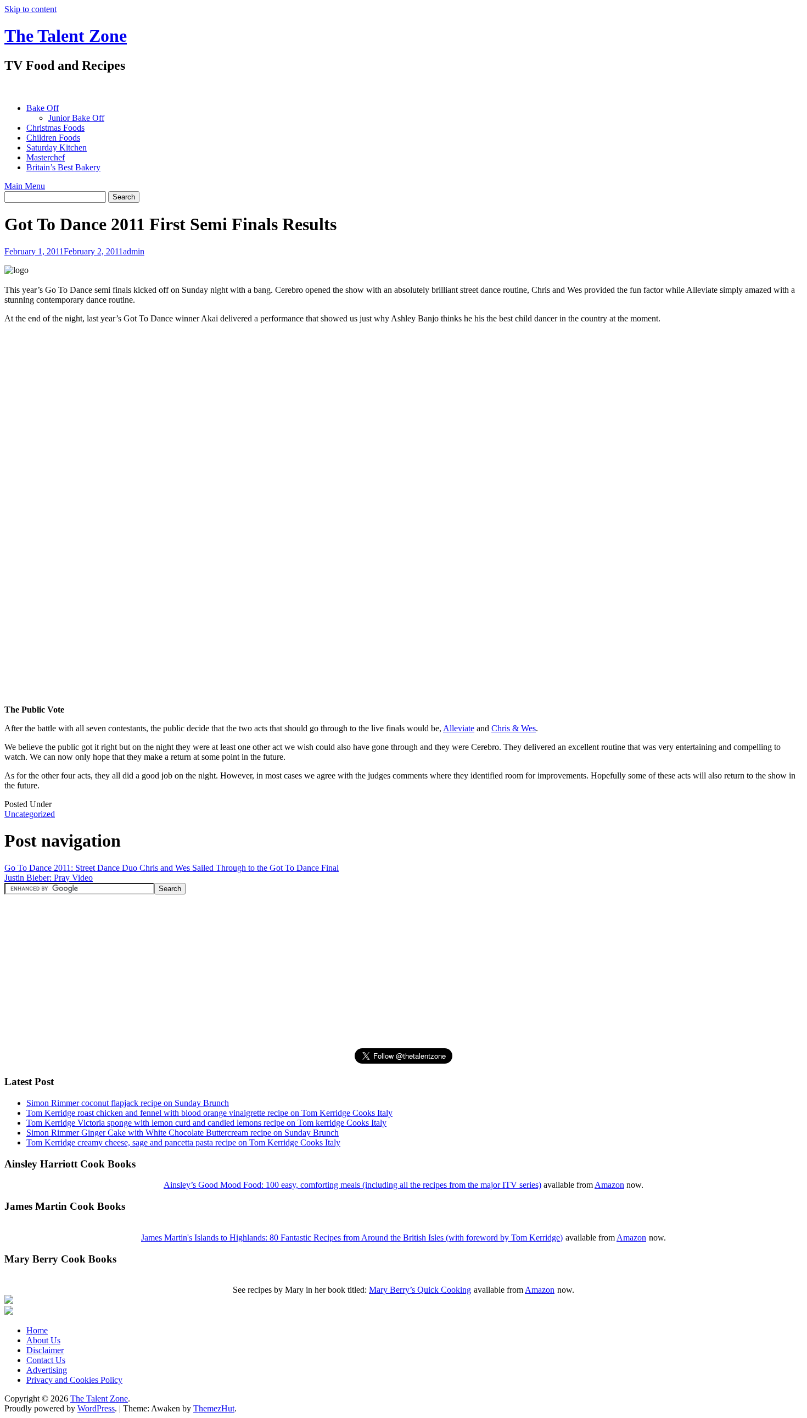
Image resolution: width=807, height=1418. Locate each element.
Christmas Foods (55, 127)
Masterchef (45, 157)
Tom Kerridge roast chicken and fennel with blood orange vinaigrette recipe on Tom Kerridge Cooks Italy (209, 1112)
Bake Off (42, 108)
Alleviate (458, 728)
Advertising (46, 1370)
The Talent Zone (65, 36)
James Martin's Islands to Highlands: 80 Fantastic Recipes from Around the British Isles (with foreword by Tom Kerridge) (352, 1237)
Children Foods (53, 137)
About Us (43, 1340)
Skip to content (30, 9)
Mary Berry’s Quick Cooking (420, 1289)
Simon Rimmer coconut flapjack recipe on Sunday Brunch (127, 1103)
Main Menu (24, 186)
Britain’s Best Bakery (63, 167)
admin (133, 251)
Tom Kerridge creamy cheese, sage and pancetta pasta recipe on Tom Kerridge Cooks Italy (183, 1142)
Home (37, 1330)
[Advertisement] (204, 88)
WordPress (96, 1408)
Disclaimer (45, 1350)
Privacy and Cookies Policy (74, 1379)
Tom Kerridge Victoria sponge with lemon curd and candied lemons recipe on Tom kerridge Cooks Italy (206, 1122)
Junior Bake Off (76, 118)
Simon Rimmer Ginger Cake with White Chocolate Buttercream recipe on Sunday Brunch (182, 1132)
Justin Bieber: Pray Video (48, 877)
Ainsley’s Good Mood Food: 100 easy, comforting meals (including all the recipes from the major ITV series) (352, 1184)
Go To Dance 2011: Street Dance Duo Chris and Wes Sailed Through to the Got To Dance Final (171, 867)
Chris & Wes (513, 728)
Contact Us (45, 1360)
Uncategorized (29, 814)
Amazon (609, 1184)
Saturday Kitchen (56, 147)
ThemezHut (213, 1408)
